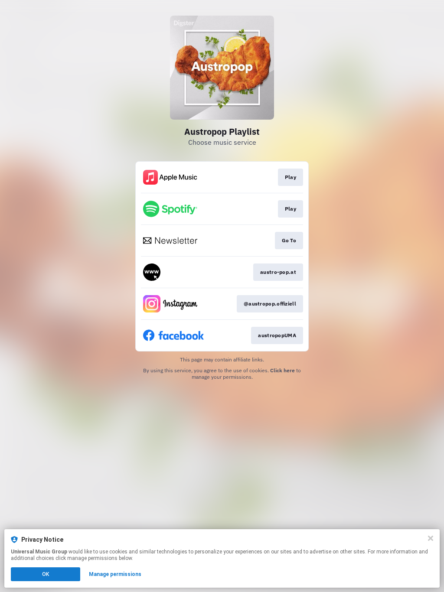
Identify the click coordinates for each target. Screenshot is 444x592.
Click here (282, 370)
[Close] (430, 538)
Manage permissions (115, 574)
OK (45, 574)
